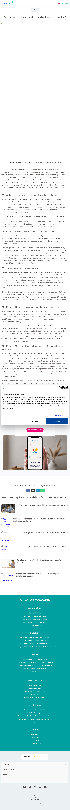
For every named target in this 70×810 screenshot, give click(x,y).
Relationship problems (35, 688)
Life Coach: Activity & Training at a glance (35, 644)
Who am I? (35, 740)
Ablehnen (35, 421)
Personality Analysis (35, 625)
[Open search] (62, 2)
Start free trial (35, 430)
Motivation (11, 238)
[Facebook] (28, 490)
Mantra (35, 722)
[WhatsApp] (42, 490)
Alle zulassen (57, 421)
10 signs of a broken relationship (35, 691)
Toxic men (35, 694)
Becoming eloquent (35, 743)
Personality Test (35, 613)
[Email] (33, 490)
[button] (34, 757)
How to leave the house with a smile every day (35, 719)
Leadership (35, 10)
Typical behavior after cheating (35, 697)
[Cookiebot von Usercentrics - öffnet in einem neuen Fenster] (60, 387)
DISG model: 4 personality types (35, 619)
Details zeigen (59, 415)
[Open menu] (66, 3)
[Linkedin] (38, 490)
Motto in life (34, 734)
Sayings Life (35, 737)
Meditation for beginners (35, 713)
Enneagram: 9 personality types (35, 622)
